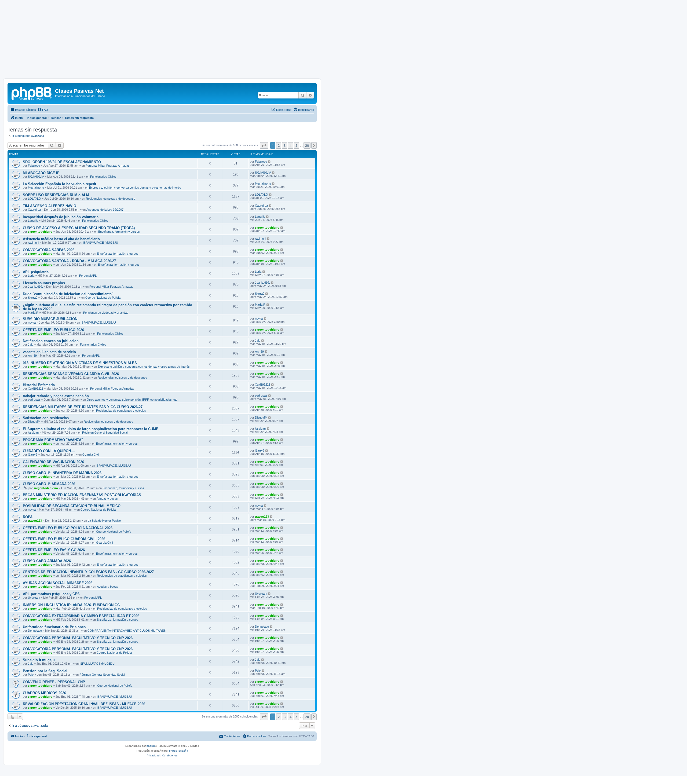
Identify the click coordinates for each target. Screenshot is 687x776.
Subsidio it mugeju (39, 660)
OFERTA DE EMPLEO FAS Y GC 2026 (54, 550)
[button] (264, 145)
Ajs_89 (32, 355)
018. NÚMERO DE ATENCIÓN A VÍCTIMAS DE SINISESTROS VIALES (80, 363)
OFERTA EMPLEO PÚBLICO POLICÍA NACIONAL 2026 (67, 528)
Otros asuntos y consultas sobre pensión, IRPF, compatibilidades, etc (132, 399)
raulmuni (33, 242)
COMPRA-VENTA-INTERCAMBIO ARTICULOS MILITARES (126, 630)
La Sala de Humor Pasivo (104, 520)
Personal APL (88, 275)
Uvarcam (34, 597)
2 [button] (279, 145)
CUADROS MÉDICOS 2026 (44, 693)
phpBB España (178, 750)
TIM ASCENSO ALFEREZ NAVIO (49, 206)
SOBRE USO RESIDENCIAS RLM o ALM (56, 195)
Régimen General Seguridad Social (104, 432)
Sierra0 (32, 297)
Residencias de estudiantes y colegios (121, 410)
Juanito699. (35, 286)
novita (32, 322)
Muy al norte (36, 187)
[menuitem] (42, 110)
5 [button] (296, 145)
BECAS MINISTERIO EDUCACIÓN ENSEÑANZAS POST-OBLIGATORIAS (82, 495)
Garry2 (32, 454)
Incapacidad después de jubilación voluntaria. (61, 217)
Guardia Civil (90, 454)
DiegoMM (34, 421)
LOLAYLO (34, 198)
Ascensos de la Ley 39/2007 (104, 209)
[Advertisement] (343, 40)
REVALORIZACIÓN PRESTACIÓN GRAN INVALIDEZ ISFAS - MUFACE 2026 (84, 704)
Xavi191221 (35, 388)
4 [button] (290, 145)
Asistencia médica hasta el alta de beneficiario (61, 239)
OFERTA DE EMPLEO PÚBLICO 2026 (53, 330)
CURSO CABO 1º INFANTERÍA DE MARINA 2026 (62, 473)
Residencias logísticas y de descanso (110, 198)
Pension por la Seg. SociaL (45, 671)
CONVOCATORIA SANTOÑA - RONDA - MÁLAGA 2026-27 (69, 261)
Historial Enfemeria (39, 385)
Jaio (30, 344)
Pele (31, 674)
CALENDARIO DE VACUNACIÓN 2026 (53, 462)
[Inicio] (32, 92)
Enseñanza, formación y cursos (119, 231)
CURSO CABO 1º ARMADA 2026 (49, 484)
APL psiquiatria (36, 272)
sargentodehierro (40, 231)
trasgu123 (35, 520)
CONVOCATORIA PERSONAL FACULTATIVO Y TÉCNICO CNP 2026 (78, 638)
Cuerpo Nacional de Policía (102, 297)
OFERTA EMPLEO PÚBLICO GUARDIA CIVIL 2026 (64, 539)
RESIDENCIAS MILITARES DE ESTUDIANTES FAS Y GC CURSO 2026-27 (82, 407)
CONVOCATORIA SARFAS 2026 (48, 250)
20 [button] (307, 145)
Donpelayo (35, 630)
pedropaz (34, 399)
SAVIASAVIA (36, 176)
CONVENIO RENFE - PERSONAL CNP (54, 682)
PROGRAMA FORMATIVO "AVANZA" (53, 440)
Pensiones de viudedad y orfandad (105, 312)
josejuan (33, 432)
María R (33, 312)
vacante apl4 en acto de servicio (49, 352)
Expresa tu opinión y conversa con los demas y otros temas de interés (135, 187)
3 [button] (285, 145)
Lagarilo (33, 220)
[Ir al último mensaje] (269, 161)
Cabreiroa (34, 209)
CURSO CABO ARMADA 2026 (47, 561)
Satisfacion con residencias (46, 418)
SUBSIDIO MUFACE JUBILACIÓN (50, 319)
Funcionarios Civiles (103, 176)
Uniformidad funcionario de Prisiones (54, 627)
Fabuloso (34, 165)
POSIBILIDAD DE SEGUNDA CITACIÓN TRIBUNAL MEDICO (71, 506)
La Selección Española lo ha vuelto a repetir (59, 184)
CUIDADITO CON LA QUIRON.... (49, 451)
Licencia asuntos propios (44, 283)
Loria (31, 275)
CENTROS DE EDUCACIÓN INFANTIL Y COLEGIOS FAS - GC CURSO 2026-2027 (88, 572)
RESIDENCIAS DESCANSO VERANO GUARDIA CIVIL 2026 (71, 374)
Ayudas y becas (107, 498)
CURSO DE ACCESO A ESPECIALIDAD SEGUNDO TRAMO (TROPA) (79, 228)
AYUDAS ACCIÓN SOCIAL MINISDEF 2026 (57, 583)
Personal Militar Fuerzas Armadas (108, 165)
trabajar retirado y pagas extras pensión (56, 396)
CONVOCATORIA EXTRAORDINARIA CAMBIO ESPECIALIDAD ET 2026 (81, 616)
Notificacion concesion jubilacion (51, 341)
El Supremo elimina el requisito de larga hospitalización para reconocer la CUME (90, 429)
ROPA (27, 517)
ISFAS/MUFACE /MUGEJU (100, 242)
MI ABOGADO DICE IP (41, 173)
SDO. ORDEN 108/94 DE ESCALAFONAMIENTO (62, 162)
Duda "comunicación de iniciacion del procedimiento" (68, 294)
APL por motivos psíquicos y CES (51, 594)
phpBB (151, 745)
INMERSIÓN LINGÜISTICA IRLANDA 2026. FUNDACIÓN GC (71, 605)
